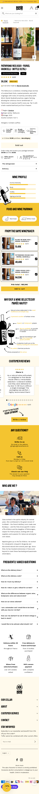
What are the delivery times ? (11, 570)
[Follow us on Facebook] (17, 759)
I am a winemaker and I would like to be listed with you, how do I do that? (17, 609)
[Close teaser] (12, 782)
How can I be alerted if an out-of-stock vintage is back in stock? (18, 617)
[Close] (36, 13)
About (4, 706)
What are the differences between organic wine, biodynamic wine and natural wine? (18, 595)
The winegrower (8, 164)
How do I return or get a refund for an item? (16, 587)
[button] (6, 400)
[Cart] (36, 8)
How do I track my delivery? (11, 582)
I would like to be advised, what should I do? (17, 624)
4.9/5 (14, 77)
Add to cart (19, 289)
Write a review (19, 419)
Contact (5, 720)
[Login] (31, 8)
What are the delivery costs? (11, 576)
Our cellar (6, 700)
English (4, 753)
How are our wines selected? (11, 601)
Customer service (10, 713)
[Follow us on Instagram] (21, 759)
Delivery (5, 169)
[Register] (35, 742)
